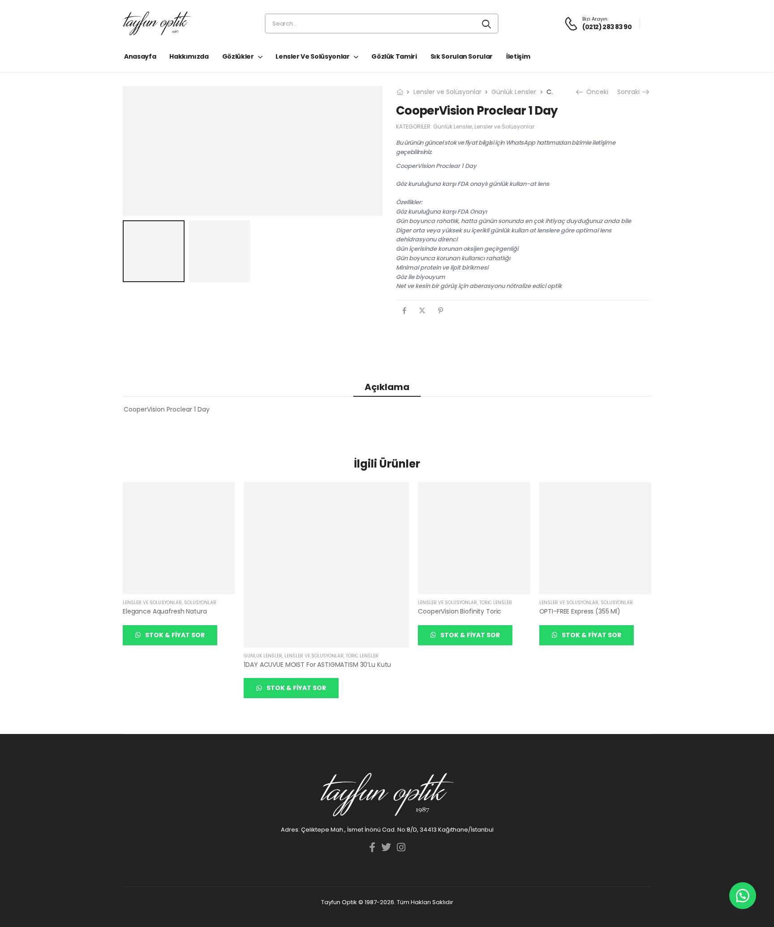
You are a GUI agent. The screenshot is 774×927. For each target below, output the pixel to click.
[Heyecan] (422, 310)
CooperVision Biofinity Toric (459, 611)
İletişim (518, 56)
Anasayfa (140, 56)
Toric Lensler (362, 655)
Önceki (596, 91)
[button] (742, 895)
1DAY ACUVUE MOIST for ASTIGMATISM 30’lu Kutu (317, 664)
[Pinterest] (440, 310)
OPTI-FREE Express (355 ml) (579, 611)
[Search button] (487, 23)
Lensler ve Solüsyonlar (312, 56)
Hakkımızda (189, 56)
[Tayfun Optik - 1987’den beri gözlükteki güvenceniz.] (157, 23)
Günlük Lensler (513, 91)
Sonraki (629, 91)
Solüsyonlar (200, 602)
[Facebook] (404, 310)
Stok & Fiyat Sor (174, 635)
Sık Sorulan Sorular (461, 56)
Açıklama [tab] (387, 387)
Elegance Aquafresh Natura (165, 611)
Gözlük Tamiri (394, 56)
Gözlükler (238, 56)
